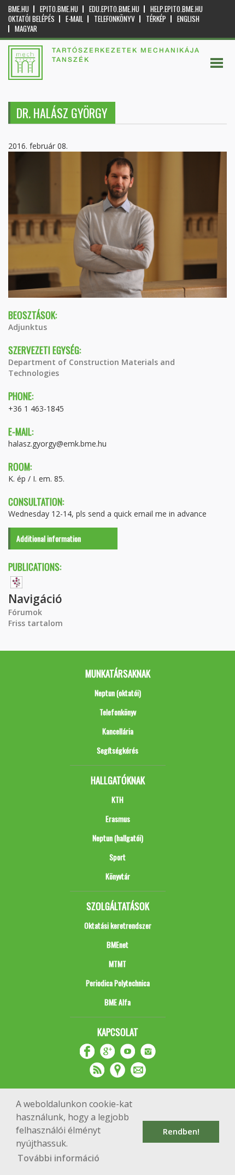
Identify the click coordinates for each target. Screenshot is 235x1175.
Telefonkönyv (114, 18)
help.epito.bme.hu (176, 9)
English (188, 18)
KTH (117, 799)
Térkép (156, 18)
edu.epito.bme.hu (114, 9)
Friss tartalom (35, 623)
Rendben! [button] (181, 1131)
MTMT (117, 963)
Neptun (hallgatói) (117, 837)
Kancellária (117, 731)
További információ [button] (58, 1158)
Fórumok (25, 612)
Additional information (48, 538)
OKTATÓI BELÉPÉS (31, 18)
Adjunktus (27, 327)
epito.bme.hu (59, 9)
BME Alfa (117, 1002)
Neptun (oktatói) (118, 692)
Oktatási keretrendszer (117, 925)
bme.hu (18, 9)
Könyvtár (117, 876)
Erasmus (117, 818)
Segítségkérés (117, 750)
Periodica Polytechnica (118, 982)
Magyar (26, 28)
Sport (117, 857)
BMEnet (117, 944)
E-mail (74, 18)
